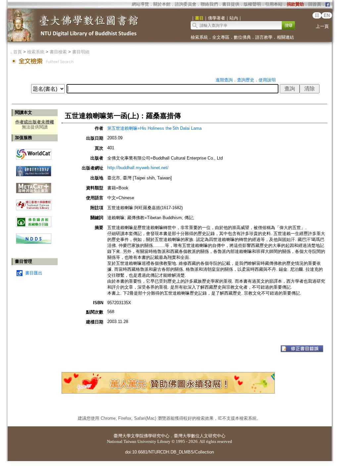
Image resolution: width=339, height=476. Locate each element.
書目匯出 (33, 272)
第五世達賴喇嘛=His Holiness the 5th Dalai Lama (154, 128)
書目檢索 (58, 51)
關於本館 (161, 4)
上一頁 (322, 26)
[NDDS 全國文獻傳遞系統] (33, 242)
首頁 (17, 51)
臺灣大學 (122, 435)
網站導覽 (140, 4)
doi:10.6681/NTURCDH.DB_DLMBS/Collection (169, 452)
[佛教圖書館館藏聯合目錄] (33, 219)
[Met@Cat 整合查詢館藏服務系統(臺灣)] (33, 185)
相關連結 (285, 37)
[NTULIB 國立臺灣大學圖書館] (33, 202)
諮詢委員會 (185, 4)
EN (327, 15)
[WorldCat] (33, 153)
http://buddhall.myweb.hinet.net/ (138, 167)
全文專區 (220, 37)
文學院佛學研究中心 (150, 435)
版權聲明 (252, 4)
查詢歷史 (245, 79)
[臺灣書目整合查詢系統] (33, 168)
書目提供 (230, 4)
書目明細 (80, 51)
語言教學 (263, 37)
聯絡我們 (209, 4)
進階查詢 (224, 79)
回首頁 (314, 4)
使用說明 (267, 79)
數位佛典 (242, 37)
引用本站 (273, 4)
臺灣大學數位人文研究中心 (199, 435)
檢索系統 (199, 37)
